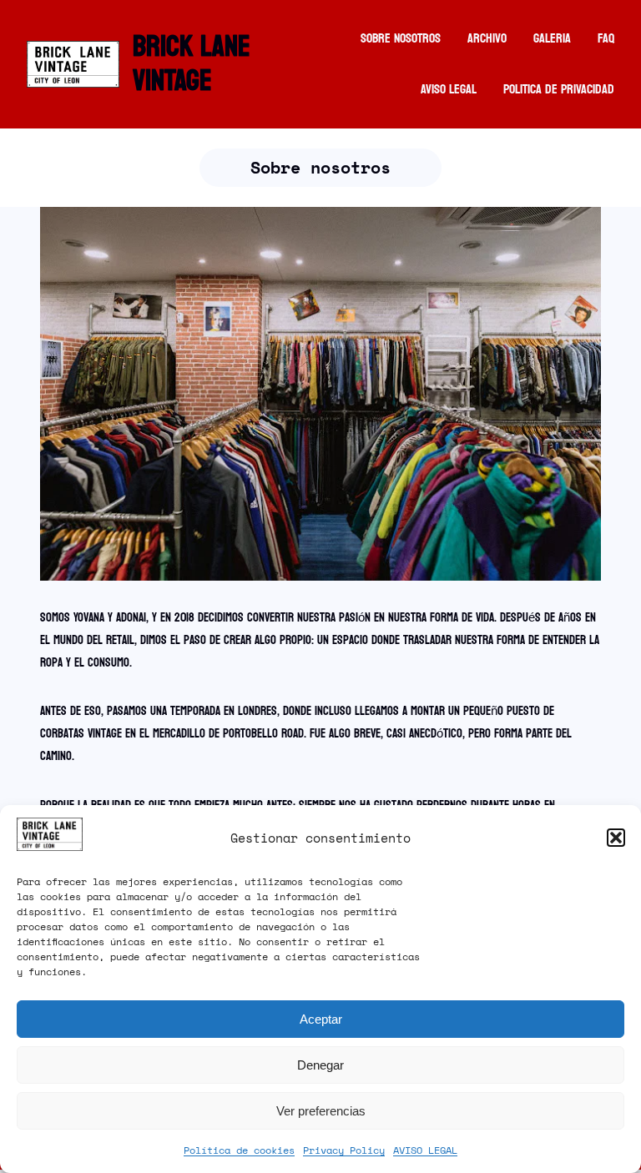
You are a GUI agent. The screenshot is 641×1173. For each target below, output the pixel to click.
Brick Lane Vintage (191, 63)
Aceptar (321, 1019)
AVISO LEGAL (425, 1150)
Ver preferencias (321, 1111)
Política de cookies (239, 1150)
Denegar (320, 1065)
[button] (616, 837)
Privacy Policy (344, 1150)
